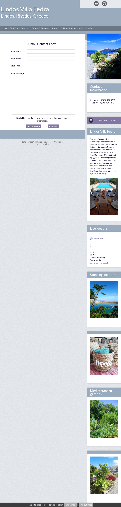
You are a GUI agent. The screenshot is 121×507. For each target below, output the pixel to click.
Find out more (86, 504)
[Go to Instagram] (104, 3)
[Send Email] (96, 3)
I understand (71, 504)
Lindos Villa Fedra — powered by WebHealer (45, 142)
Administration (43, 144)
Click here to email (107, 120)
